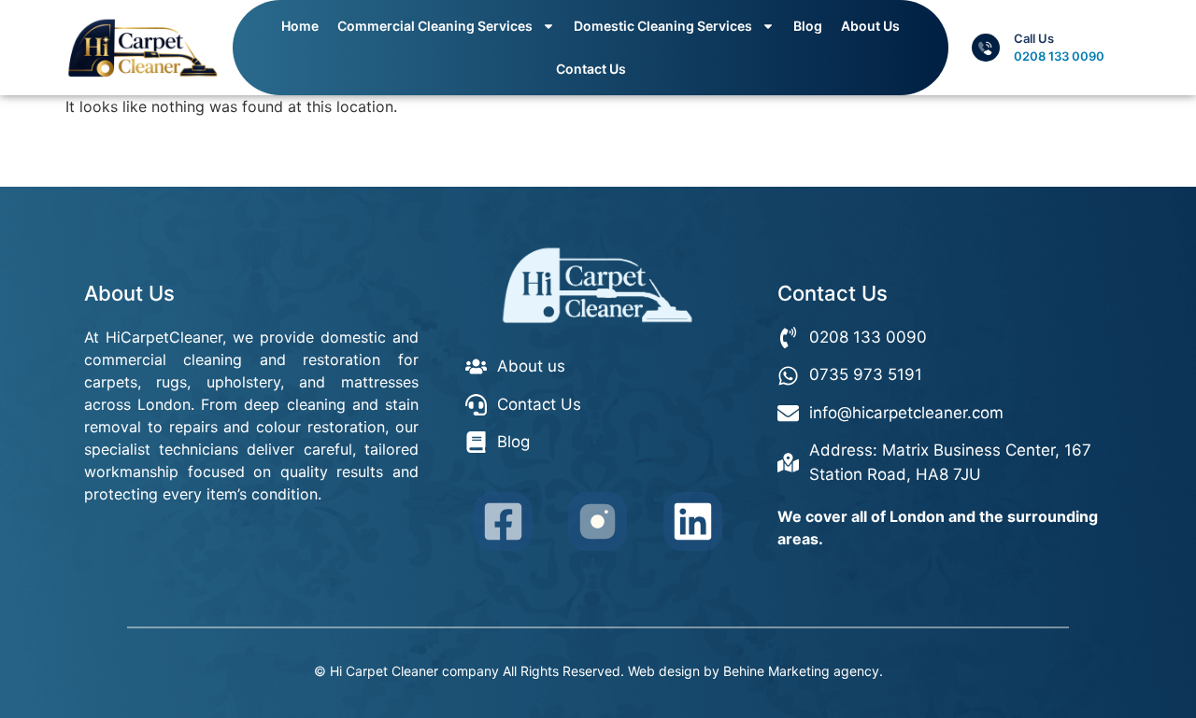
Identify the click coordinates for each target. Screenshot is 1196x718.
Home (300, 26)
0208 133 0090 (1059, 56)
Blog (807, 26)
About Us (870, 26)
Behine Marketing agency (801, 671)
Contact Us (591, 69)
